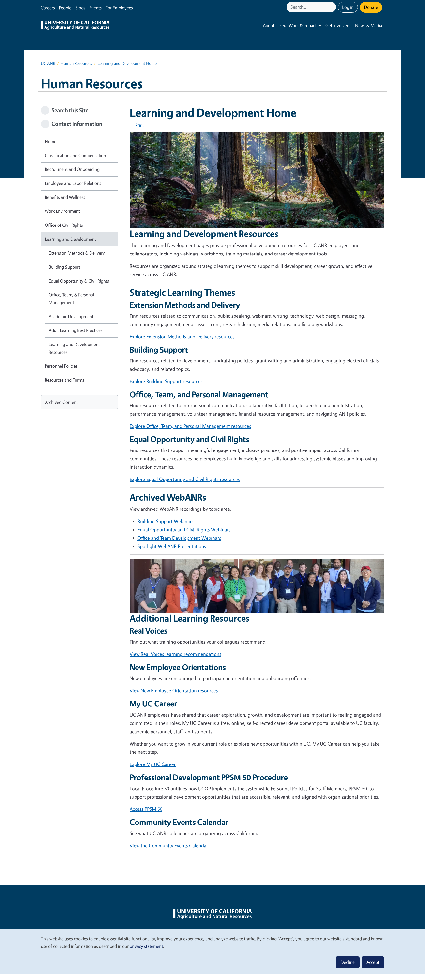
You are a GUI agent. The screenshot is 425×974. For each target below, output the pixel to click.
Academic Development (71, 316)
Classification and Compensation (75, 155)
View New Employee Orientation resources (174, 691)
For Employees (119, 8)
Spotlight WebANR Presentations (171, 546)
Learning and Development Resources (74, 348)
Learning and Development (70, 239)
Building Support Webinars (165, 521)
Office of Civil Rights (64, 225)
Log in (348, 7)
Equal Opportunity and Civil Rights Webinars (184, 529)
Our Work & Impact (298, 25)
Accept (372, 962)
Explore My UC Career (153, 764)
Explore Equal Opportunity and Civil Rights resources (185, 479)
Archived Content (61, 402)
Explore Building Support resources (166, 381)
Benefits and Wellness (65, 197)
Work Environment (62, 211)
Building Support (64, 267)
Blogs (80, 8)
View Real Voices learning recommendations (175, 654)
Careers (48, 8)
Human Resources (76, 63)
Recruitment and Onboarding (72, 169)
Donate (371, 7)
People (65, 8)
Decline (348, 962)
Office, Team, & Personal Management (71, 298)
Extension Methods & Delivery (77, 253)
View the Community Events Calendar (169, 845)
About (268, 25)
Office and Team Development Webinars (179, 538)
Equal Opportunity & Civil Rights (79, 281)
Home (50, 141)
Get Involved (337, 25)
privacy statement (146, 946)
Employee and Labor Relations (73, 183)
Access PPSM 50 (146, 809)
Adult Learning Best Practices (75, 330)
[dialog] (212, 951)
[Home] (75, 25)
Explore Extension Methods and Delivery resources (182, 336)
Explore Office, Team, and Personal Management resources (190, 426)
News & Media (368, 25)
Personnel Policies (61, 366)
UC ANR (48, 63)
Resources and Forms (64, 380)
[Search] (333, 7)
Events (95, 8)
